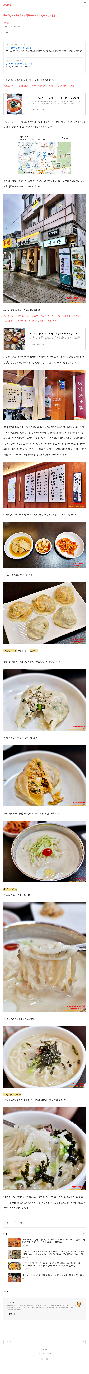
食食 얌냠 (6, 23)
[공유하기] (11, 1223)
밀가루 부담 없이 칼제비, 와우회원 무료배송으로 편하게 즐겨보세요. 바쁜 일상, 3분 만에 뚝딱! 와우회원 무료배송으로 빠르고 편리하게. (44, 52)
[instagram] (42, 1359)
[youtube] (47, 1359)
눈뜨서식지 (7, 5)
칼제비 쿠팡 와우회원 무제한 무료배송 (18, 48)
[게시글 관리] (14, 1223)
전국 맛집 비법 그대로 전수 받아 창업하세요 (18, 67)
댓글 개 (6, 1292)
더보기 (84, 1234)
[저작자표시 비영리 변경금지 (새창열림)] (29, 1223)
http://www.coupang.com (14, 45)
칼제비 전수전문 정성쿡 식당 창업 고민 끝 (19, 64)
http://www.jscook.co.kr (13, 60)
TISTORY (44, 1349)
